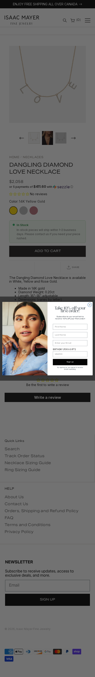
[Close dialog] (90, 305)
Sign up (70, 362)
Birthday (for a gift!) (64, 349)
